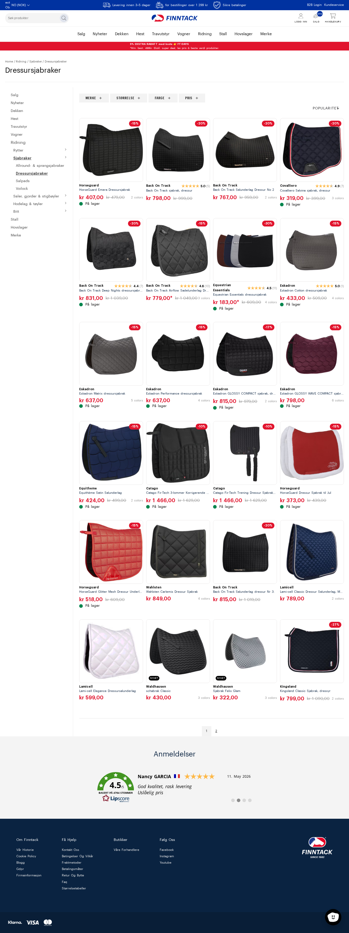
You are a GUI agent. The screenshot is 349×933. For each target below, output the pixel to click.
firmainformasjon (28, 875)
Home (9, 61)
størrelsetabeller (74, 888)
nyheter (100, 34)
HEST (14, 119)
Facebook (167, 849)
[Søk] (64, 18)
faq (64, 882)
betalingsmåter (72, 869)
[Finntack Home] (174, 18)
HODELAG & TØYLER (28, 204)
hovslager (244, 34)
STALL (14, 219)
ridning (205, 34)
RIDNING (21, 61)
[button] (328, 108)
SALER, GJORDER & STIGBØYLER (36, 196)
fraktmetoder (72, 862)
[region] (211, 98)
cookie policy (26, 856)
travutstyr (161, 34)
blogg (20, 862)
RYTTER (18, 150)
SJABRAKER (35, 61)
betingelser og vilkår (77, 856)
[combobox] (37, 18)
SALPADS (23, 181)
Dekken (17, 111)
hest (140, 34)
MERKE (16, 235)
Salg (14, 95)
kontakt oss (70, 849)
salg (81, 34)
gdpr (20, 869)
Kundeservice (334, 4)
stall (223, 34)
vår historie (25, 849)
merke (266, 34)
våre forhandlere (126, 849)
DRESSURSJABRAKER (32, 173)
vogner (183, 34)
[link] (174, 787)
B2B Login (314, 4)
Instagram (167, 856)
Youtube (165, 862)
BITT (16, 211)
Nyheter (17, 103)
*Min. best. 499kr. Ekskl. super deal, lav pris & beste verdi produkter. (174, 46)
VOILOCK (22, 189)
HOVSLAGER (19, 227)
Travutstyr (19, 127)
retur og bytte (73, 875)
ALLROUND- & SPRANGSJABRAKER (40, 166)
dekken (122, 34)
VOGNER (16, 134)
